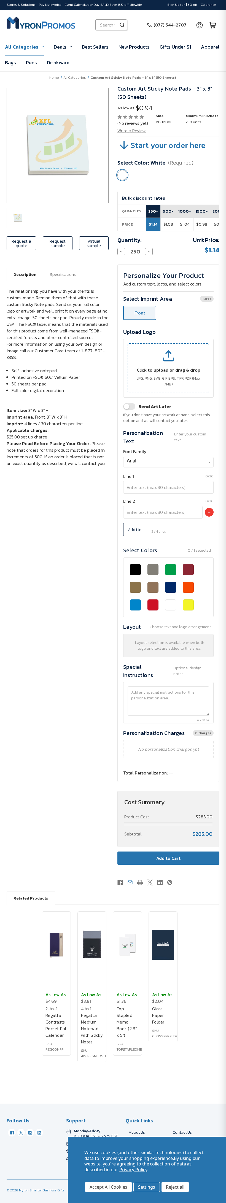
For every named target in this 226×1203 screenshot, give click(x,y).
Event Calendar (76, 4)
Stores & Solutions (21, 4)
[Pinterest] (170, 882)
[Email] (130, 882)
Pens (31, 62)
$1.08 (168, 224)
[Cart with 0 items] (212, 25)
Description (25, 274)
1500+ (202, 211)
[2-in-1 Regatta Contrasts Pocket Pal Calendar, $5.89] (56, 945)
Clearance (208, 4)
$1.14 (153, 224)
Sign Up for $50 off (182, 4)
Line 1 (128, 476)
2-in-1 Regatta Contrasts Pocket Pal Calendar (55, 1021)
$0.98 (201, 224)
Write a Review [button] (131, 130)
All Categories (21, 47)
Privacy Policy (133, 1170)
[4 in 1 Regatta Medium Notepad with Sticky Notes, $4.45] (92, 945)
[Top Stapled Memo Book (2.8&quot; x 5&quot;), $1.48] (127, 945)
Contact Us (182, 1132)
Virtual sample (94, 243)
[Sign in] (199, 25)
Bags (10, 62)
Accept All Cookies (108, 1187)
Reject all (175, 1187)
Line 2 (129, 501)
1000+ (184, 211)
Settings (146, 1187)
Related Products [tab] (31, 898)
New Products (134, 47)
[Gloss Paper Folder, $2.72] (163, 945)
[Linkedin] (160, 882)
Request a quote (21, 243)
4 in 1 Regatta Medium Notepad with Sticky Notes (92, 1025)
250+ (153, 211)
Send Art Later (155, 406)
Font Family (135, 451)
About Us (137, 1132)
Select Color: (155, 162)
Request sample (58, 243)
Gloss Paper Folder (158, 1015)
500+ (168, 211)
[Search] (122, 24)
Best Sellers (95, 47)
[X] (150, 882)
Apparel (210, 47)
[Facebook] (120, 882)
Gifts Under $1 (175, 47)
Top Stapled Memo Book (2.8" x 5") (127, 1021)
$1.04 (185, 224)
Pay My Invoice (50, 4)
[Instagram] (30, 1132)
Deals (60, 47)
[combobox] (168, 462)
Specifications (63, 274)
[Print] (140, 882)
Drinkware (58, 62)
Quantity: (129, 240)
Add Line (136, 529)
